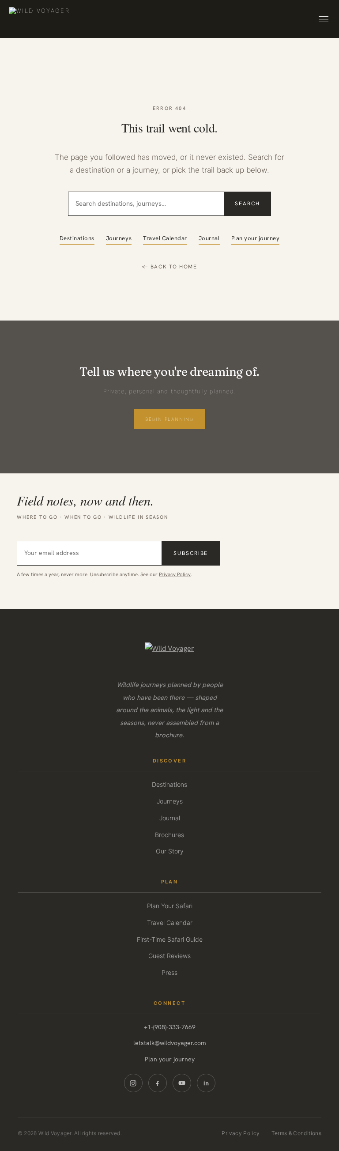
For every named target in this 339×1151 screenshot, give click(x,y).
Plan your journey (255, 238)
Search (247, 203)
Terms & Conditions (296, 1133)
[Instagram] (133, 1083)
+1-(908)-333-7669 (170, 1027)
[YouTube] (182, 1083)
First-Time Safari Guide (170, 939)
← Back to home (169, 266)
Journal (209, 238)
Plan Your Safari (169, 905)
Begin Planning (169, 419)
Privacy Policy (175, 574)
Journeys (119, 238)
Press (169, 972)
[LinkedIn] (206, 1083)
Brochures (169, 834)
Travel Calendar (165, 238)
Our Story (170, 851)
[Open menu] (323, 19)
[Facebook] (157, 1083)
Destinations (77, 238)
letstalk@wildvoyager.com (169, 1043)
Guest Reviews (169, 955)
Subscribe (190, 553)
